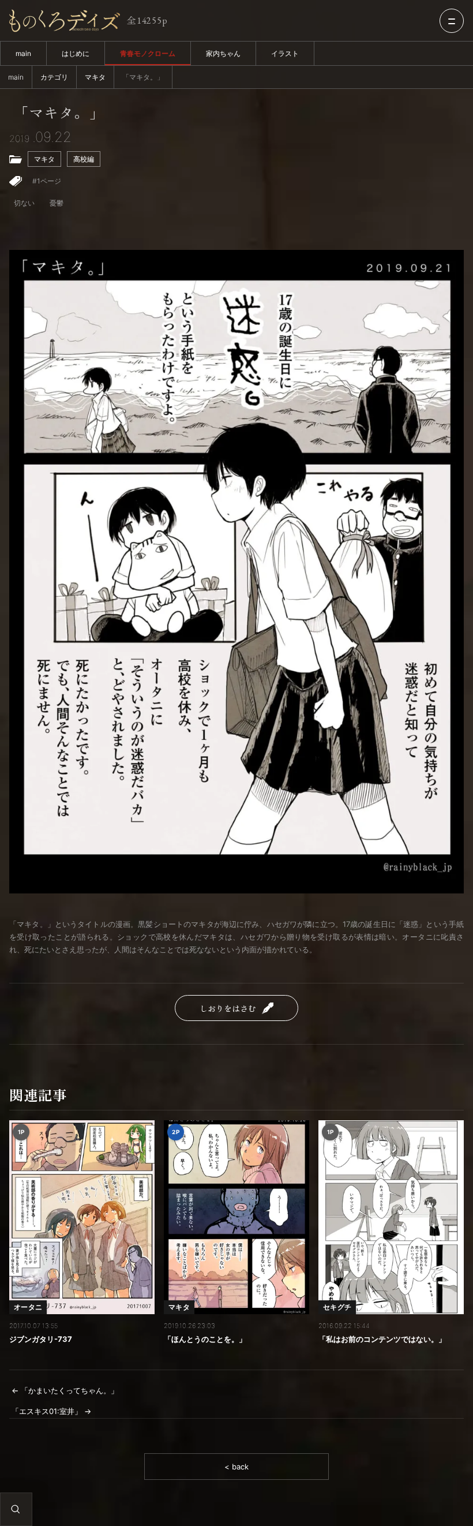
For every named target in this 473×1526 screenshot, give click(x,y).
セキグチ (337, 1307)
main (23, 53)
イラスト (285, 53)
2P (175, 1131)
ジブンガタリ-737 (40, 1339)
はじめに (75, 53)
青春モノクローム (147, 53)
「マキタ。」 (59, 112)
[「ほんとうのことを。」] (236, 1217)
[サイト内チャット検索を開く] (15, 1509)
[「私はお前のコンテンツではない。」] (391, 1217)
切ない (24, 203)
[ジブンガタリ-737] (82, 1217)
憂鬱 (56, 203)
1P (21, 1131)
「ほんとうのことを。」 (205, 1339)
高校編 (83, 159)
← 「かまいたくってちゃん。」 (65, 1390)
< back (236, 1466)
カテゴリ (54, 77)
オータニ (28, 1307)
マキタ (95, 77)
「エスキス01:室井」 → (51, 1411)
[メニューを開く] (452, 21)
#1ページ (46, 181)
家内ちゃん (223, 53)
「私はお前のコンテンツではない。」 (382, 1339)
